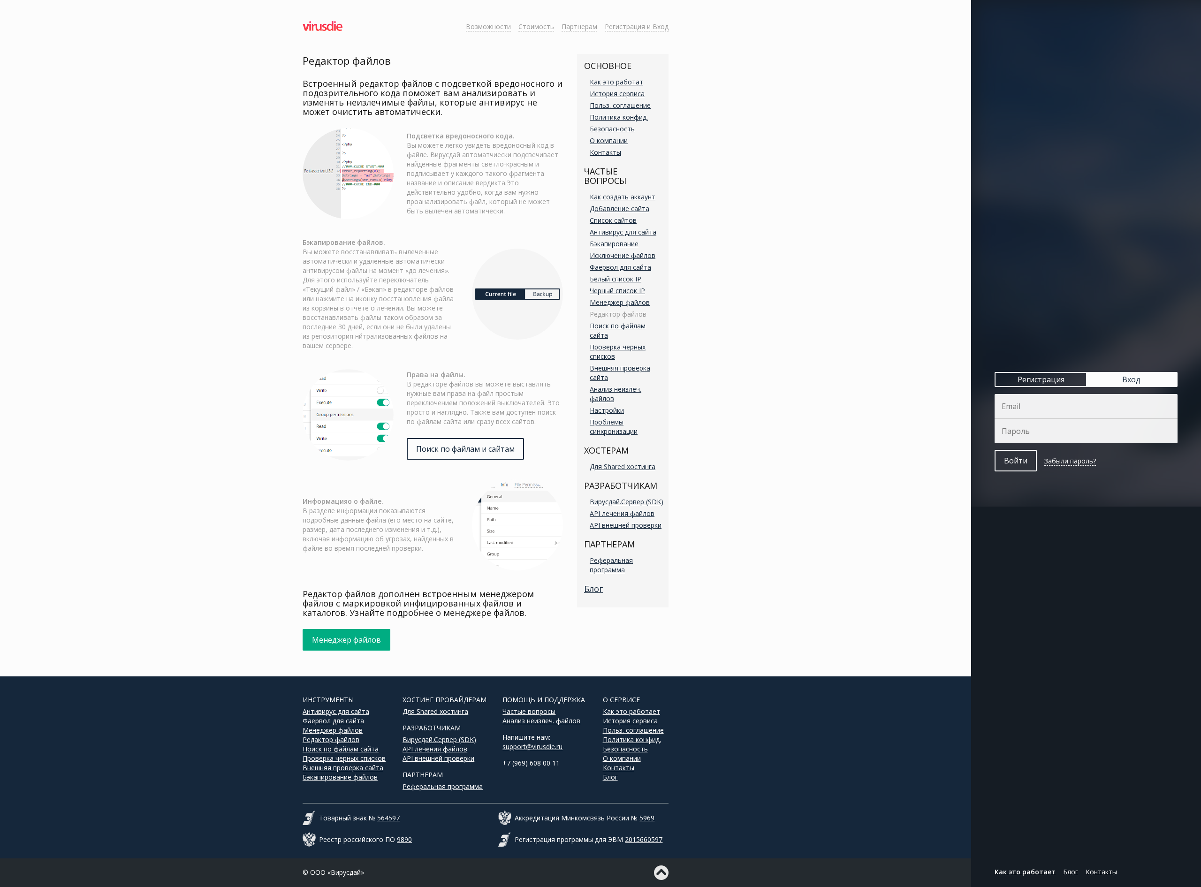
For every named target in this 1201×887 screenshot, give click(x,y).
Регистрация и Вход (637, 26)
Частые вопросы (528, 711)
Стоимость (536, 26)
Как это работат (616, 81)
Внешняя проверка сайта (343, 767)
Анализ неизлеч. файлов (541, 720)
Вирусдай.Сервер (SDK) (626, 501)
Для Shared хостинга (622, 466)
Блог (593, 588)
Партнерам (579, 26)
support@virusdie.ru (532, 746)
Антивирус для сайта (623, 231)
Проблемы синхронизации (614, 426)
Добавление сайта (619, 208)
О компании (609, 140)
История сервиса (617, 93)
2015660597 (643, 839)
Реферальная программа (611, 565)
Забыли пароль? (1070, 460)
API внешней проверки (625, 525)
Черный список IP (617, 290)
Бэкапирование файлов (340, 777)
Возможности (488, 26)
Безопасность (612, 128)
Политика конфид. (619, 117)
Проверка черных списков (344, 758)
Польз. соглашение (620, 105)
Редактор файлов (618, 314)
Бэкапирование (614, 243)
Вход (1131, 379)
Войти (1015, 460)
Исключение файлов (622, 255)
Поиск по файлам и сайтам (465, 449)
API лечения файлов (622, 513)
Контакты (605, 152)
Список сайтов (613, 220)
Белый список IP (615, 278)
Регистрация (1041, 379)
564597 (388, 817)
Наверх (661, 872)
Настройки (607, 410)
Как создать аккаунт (622, 196)
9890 (404, 839)
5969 (646, 817)
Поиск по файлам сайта (341, 748)
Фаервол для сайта (620, 267)
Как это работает (631, 711)
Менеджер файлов (620, 302)
